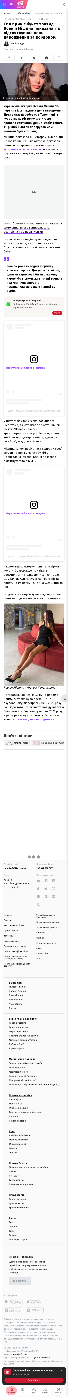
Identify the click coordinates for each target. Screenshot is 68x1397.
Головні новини (17, 986)
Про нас (8, 915)
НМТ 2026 (14, 1175)
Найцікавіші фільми (19, 1135)
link (38, 880)
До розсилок (20, 1281)
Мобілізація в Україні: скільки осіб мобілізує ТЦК (34, 1084)
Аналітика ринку (17, 1199)
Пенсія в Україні (17, 1120)
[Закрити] (61, 1370)
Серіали (13, 1152)
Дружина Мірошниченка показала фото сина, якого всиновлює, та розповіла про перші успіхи (33, 227)
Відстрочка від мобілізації (22, 1080)
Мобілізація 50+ (17, 1067)
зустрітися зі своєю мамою (22, 149)
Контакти (40, 933)
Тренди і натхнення (19, 1207)
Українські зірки (23, 13)
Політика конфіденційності (17, 951)
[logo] (20, 4)
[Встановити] (34, 1376)
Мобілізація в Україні (22, 1059)
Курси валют (15, 1103)
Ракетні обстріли (18, 1023)
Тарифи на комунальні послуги (25, 1112)
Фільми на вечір (17, 1144)
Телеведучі (9, 936)
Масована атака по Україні (23, 1040)
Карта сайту (42, 954)
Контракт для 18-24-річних (23, 1076)
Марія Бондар (18, 44)
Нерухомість (17, 1194)
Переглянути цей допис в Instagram (25, 367)
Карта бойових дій (18, 1027)
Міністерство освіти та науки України (28, 1167)
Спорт (12, 1218)
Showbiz (8, 13)
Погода (12, 1008)
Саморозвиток (16, 1180)
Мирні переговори (18, 1031)
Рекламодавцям (11, 941)
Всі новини (15, 982)
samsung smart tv (35, 1310)
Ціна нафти (15, 1099)
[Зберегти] (59, 57)
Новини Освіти (18, 1163)
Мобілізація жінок (18, 1072)
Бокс (11, 1222)
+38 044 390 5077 (44, 868)
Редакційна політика (14, 926)
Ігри (38, 959)
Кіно (12, 1131)
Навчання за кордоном (21, 1184)
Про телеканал (11, 931)
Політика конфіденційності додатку (17, 965)
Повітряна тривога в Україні (23, 1035)
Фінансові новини (18, 1108)
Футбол (13, 1226)
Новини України (17, 991)
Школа (12, 1171)
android (13, 1301)
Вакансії (40, 938)
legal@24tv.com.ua (41, 1358)
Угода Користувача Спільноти (45, 916)
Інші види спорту (18, 1239)
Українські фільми (18, 1139)
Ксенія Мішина (24, 49)
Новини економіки (20, 1095)
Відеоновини (16, 999)
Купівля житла (16, 1203)
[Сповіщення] (64, 4)
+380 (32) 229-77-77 (22, 1354)
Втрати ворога (16, 1048)
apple (35, 1301)
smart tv (13, 1310)
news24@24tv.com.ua (15, 868)
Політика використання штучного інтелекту (15, 958)
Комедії (13, 1148)
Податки (13, 1116)
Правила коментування (47, 922)
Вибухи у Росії (16, 1044)
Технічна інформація (46, 928)
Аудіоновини (15, 1004)
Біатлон (13, 1235)
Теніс (11, 1230)
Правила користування (15, 946)
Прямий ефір (16, 995)
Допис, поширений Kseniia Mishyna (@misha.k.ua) (34, 410)
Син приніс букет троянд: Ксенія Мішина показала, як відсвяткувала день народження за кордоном (48, 13)
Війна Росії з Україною (23, 1018)
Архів (38, 948)
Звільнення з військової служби (25, 1063)
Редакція (8, 920)
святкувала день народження (33, 719)
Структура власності (46, 943)
